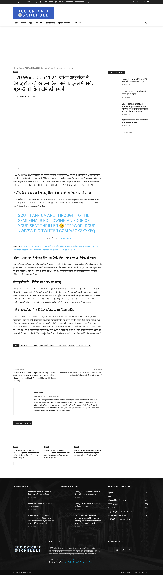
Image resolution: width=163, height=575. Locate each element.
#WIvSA (25, 230)
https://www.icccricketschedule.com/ (46, 396)
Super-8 (71, 345)
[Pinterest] (43, 103)
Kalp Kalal (22, 96)
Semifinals (43, 345)
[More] (55, 103)
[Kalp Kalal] (15, 96)
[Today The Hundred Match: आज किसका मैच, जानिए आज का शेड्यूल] (114, 82)
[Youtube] (148, 1)
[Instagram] (137, 1)
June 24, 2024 (64, 238)
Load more (128, 132)
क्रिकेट (21, 68)
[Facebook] (133, 1)
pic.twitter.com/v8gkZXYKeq (64, 230)
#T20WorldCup (79, 225)
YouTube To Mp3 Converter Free (78, 562)
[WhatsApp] (49, 103)
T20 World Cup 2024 (83, 345)
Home (15, 68)
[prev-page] (15, 463)
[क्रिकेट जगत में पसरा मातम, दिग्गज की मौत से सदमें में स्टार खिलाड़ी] (114, 123)
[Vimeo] (144, 1)
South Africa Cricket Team (57, 345)
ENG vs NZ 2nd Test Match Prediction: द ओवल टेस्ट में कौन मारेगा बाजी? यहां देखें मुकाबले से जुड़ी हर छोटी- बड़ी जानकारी (88, 453)
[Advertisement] (81, 45)
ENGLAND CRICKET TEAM (29, 345)
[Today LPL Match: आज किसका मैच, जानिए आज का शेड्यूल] (114, 94)
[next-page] (19, 463)
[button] (146, 23)
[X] (141, 1)
